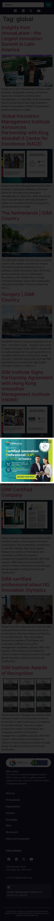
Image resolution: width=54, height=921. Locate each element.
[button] (50, 442)
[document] (27, 460)
